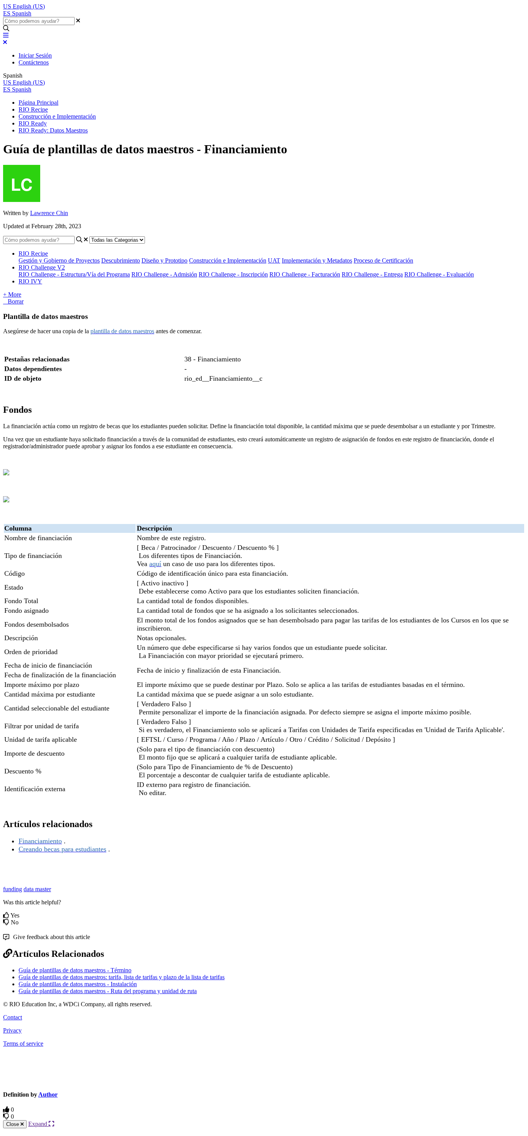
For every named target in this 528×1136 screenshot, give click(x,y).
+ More (12, 294)
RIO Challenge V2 (42, 267)
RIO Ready (33, 123)
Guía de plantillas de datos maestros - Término (75, 970)
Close (13, 1124)
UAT (274, 260)
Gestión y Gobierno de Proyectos (59, 260)
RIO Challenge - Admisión (164, 274)
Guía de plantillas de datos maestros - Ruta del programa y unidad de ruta (108, 991)
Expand (38, 1124)
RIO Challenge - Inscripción (233, 274)
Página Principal (38, 102)
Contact (12, 1017)
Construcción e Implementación (57, 116)
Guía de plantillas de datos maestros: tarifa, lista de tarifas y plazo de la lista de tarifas (122, 977)
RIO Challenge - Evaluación (439, 274)
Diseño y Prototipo (164, 260)
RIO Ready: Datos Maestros (53, 130)
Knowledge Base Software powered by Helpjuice (264, 1068)
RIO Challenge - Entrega (372, 274)
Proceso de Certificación (383, 260)
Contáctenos (34, 62)
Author (48, 1094)
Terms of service (23, 1043)
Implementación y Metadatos (317, 260)
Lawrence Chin (49, 213)
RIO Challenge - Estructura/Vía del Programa (74, 274)
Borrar (16, 301)
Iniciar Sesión (35, 55)
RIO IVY (30, 281)
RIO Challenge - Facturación (304, 274)
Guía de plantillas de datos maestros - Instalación (78, 984)
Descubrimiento (120, 260)
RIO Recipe (33, 109)
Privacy (12, 1030)
